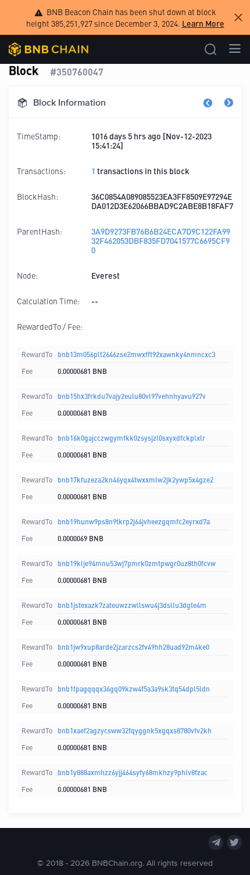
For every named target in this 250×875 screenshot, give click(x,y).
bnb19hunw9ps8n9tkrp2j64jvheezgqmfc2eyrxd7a (134, 521)
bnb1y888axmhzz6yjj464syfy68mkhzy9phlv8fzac (133, 772)
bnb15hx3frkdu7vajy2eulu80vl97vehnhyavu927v (132, 396)
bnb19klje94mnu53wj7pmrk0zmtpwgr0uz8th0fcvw (137, 563)
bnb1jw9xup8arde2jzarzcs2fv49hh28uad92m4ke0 (133, 646)
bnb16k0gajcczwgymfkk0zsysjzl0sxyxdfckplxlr (131, 437)
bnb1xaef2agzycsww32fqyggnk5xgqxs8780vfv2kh (135, 730)
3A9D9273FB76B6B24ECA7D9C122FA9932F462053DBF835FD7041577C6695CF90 (160, 240)
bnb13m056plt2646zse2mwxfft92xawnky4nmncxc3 (136, 354)
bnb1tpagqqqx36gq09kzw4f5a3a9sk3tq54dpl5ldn (134, 688)
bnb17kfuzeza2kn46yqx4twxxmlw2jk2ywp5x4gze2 (135, 479)
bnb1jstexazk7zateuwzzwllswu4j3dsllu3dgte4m (132, 605)
